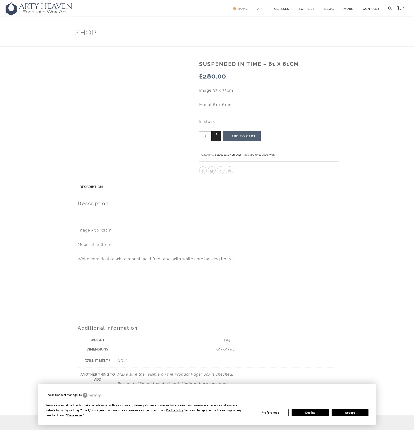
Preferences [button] (74, 415)
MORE (348, 9)
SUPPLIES (307, 9)
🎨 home (240, 9)
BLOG (329, 9)
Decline (310, 412)
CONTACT (371, 9)
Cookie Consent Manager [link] (62, 395)
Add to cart (243, 136)
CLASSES (281, 9)
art (252, 154)
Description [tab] (91, 187)
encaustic (261, 154)
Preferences (270, 412)
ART (260, 9)
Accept (350, 412)
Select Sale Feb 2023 (228, 154)
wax (272, 154)
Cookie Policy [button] (174, 410)
